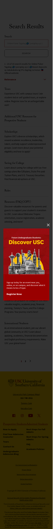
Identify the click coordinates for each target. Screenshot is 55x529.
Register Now (14, 294)
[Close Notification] (48, 225)
